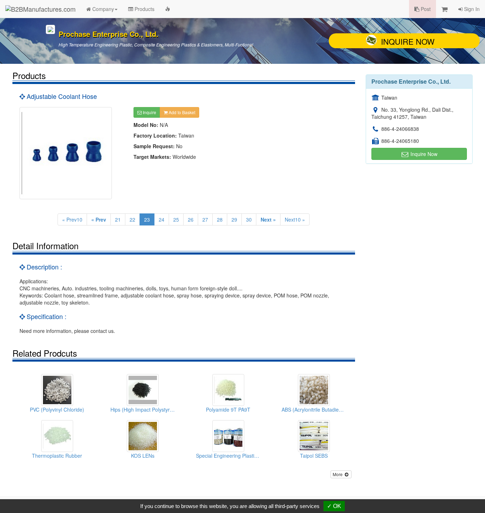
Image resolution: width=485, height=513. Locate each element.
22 (132, 219)
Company (102, 8)
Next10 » (295, 219)
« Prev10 (72, 219)
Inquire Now (408, 41)
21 (118, 219)
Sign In (471, 8)
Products (143, 8)
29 (234, 219)
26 (191, 219)
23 (147, 219)
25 (176, 219)
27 (205, 219)
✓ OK (334, 506)
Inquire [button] (149, 112)
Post (425, 8)
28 (220, 219)
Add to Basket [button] (181, 112)
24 (161, 219)
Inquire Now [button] (423, 153)
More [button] (338, 474)
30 (249, 219)
